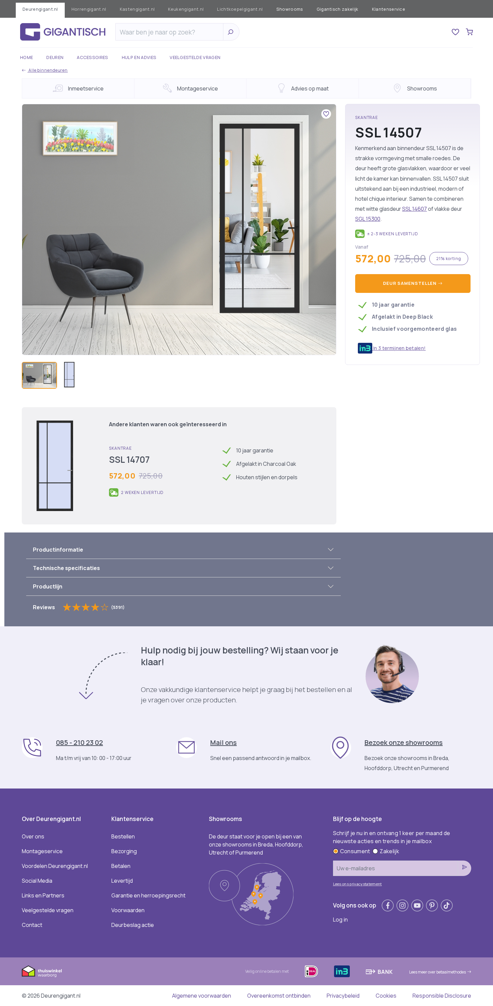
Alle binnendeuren (48, 70)
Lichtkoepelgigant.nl (240, 9)
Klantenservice (388, 9)
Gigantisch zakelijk (338, 9)
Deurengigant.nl (40, 9)
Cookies (386, 995)
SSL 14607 (414, 208)
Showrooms (289, 9)
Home (26, 57)
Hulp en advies (139, 57)
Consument (355, 851)
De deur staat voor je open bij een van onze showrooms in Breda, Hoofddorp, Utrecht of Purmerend (256, 844)
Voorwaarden (128, 910)
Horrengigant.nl (88, 9)
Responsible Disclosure (442, 995)
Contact (32, 925)
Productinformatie (58, 549)
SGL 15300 (367, 219)
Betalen (120, 866)
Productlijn (47, 586)
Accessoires (92, 57)
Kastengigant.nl (137, 9)
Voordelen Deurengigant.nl (55, 866)
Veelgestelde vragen (195, 57)
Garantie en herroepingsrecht (148, 895)
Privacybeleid (343, 995)
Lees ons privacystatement (357, 883)
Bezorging (124, 851)
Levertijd (122, 880)
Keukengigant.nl (186, 9)
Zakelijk (389, 851)
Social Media (37, 880)
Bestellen (123, 836)
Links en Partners (43, 895)
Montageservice (42, 851)
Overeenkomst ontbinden (279, 995)
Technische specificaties (66, 568)
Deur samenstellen (410, 283)
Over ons (33, 836)
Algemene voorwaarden (201, 995)
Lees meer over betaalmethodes (437, 972)
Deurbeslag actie (132, 925)
